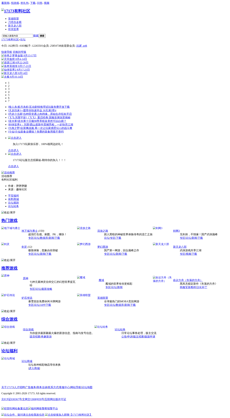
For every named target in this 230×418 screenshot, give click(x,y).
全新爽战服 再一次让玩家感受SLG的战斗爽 (46, 128)
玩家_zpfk (81, 45)
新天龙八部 (15, 25)
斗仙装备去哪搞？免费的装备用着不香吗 (39, 131)
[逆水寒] (13, 121)
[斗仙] (11, 131)
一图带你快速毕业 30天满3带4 (38, 110)
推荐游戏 (9, 268)
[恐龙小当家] (15, 113)
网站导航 (75, 387)
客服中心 (64, 387)
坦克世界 (13, 29)
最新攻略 (46, 288)
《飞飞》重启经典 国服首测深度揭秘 (48, 117)
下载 (33, 3)
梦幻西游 (102, 246)
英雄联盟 (13, 18)
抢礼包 (25, 3)
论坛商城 (27, 361)
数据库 (44, 237)
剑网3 (176, 230)
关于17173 (7, 387)
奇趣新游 (46, 336)
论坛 (23, 39)
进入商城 (34, 368)
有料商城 (13, 199)
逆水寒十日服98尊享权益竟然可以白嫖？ (42, 121)
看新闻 (5, 3)
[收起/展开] (8, 212)
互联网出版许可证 (55, 399)
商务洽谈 (42, 387)
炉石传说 (27, 297)
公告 (124, 336)
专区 (31, 237)
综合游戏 (9, 319)
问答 (39, 3)
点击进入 (13, 150)
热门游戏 (9, 220)
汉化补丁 (201, 287)
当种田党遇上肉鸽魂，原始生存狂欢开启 (47, 113)
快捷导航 (6, 52)
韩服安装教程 (188, 287)
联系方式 (53, 387)
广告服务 (30, 387)
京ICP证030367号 (11, 399)
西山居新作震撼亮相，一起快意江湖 (51, 124)
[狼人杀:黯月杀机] (18, 106)
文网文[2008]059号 (33, 399)
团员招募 (35, 336)
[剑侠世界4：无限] (19, 124)
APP (42, 304)
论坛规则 (13, 202)
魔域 (101, 280)
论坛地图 (87, 387)
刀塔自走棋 (15, 22)
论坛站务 (13, 206)
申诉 (130, 336)
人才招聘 (19, 387)
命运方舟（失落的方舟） (188, 280)
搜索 (36, 35)
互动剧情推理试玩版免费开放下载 (49, 106)
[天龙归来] (14, 110)
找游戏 (15, 3)
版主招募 (138, 336)
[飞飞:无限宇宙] (17, 117)
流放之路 (102, 230)
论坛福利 (9, 351)
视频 (46, 3)
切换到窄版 (19, 52)
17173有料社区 (10, 39)
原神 (25, 278)
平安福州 (13, 195)
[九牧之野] (14, 128)
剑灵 (24, 246)
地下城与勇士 (30, 230)
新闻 (51, 237)
